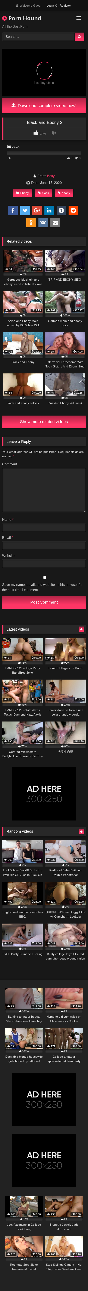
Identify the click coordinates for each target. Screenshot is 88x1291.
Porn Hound (24, 18)
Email (7, 537)
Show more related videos (44, 421)
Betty (51, 176)
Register (65, 5)
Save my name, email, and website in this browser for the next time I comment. (42, 587)
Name (7, 519)
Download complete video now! (46, 105)
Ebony (24, 193)
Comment (9, 464)
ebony (66, 193)
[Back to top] (74, 1278)
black (45, 193)
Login (50, 5)
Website (8, 556)
